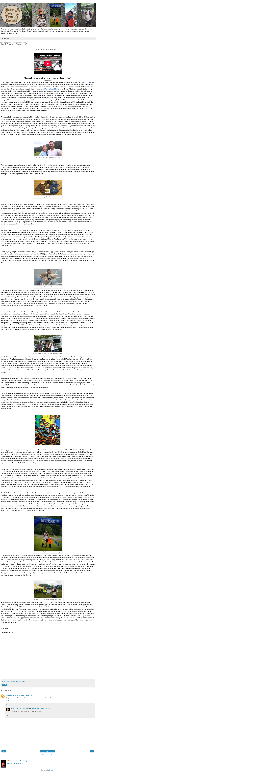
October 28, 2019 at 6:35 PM (41, 708)
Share (4, 684)
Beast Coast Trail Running (20, 708)
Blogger (51, 770)
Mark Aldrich (10, 695)
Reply (7, 701)
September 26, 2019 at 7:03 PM (25, 695)
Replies (10, 705)
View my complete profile (15, 763)
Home (48, 751)
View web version (47, 755)
